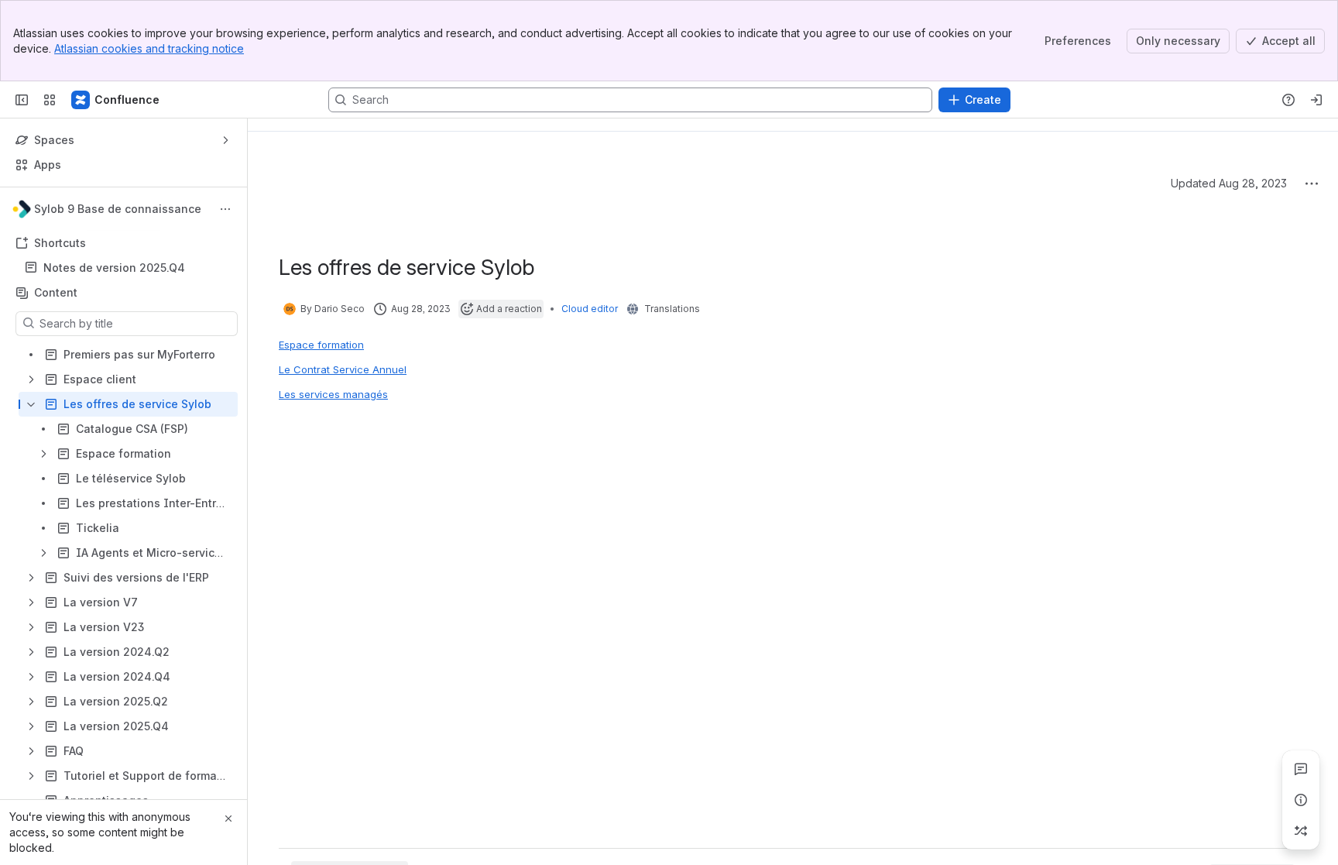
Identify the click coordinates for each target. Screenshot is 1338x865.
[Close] (228, 818)
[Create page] (1300, 831)
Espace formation (321, 344)
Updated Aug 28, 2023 (1229, 183)
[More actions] (225, 209)
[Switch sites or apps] (49, 100)
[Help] (1288, 100)
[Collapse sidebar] (21, 100)
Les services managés (333, 394)
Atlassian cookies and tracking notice (149, 48)
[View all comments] (1300, 769)
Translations (672, 308)
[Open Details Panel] (1300, 800)
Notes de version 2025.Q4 (114, 267)
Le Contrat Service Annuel (343, 369)
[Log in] (1316, 100)
